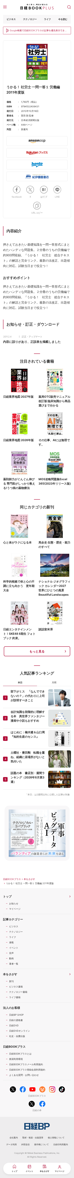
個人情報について (56, 1137)
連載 (11, 942)
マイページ (14, 908)
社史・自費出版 (17, 1036)
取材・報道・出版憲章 (32, 1137)
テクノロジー (30, 19)
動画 (11, 958)
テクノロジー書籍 (18, 991)
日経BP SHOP (16, 1014)
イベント (13, 947)
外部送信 (25, 1144)
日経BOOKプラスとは (20, 1053)
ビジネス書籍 (16, 986)
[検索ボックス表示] (69, 6)
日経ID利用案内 (60, 1144)
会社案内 (13, 1137)
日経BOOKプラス (12, 879)
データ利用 (11, 1144)
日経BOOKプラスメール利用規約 (26, 1064)
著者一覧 (13, 963)
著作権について (41, 1144)
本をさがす (29, 879)
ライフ (47, 19)
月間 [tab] (54, 682)
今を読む (62, 19)
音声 (11, 953)
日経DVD (14, 1025)
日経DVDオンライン (19, 1030)
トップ (7, 896)
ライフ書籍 (14, 997)
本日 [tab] (20, 682)
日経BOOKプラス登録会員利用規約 (27, 1069)
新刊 (11, 981)
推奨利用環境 (16, 1059)
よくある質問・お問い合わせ (24, 1075)
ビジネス (11, 19)
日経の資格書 (16, 1020)
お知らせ (13, 903)
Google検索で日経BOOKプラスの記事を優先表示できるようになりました (38, 30)
